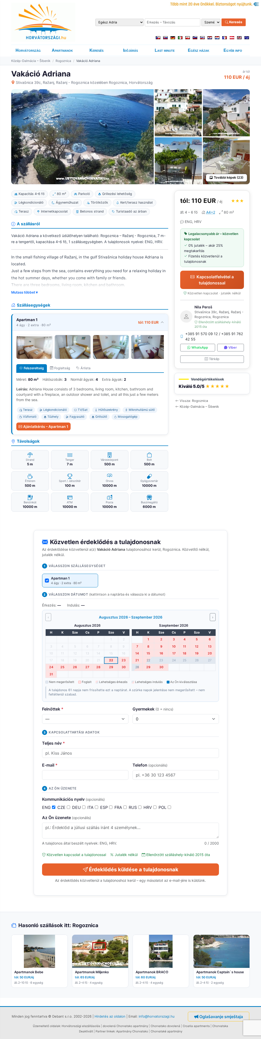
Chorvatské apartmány (166, 1031)
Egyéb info (233, 50)
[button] (212, 383)
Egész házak (198, 50)
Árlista (85, 368)
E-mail (50, 765)
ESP (104, 807)
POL (163, 807)
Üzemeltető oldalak (46, 1026)
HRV (148, 807)
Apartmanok (62, 50)
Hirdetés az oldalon (110, 1016)
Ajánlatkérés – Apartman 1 (45, 426)
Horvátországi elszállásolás (81, 1026)
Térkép (214, 359)
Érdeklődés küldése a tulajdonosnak (133, 869)
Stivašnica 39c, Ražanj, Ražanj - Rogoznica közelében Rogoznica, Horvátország (84, 82)
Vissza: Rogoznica (194, 401)
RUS (133, 807)
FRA (118, 807)
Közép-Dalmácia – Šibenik (30, 61)
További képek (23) (228, 177)
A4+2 (210, 212)
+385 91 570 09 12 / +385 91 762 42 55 (214, 336)
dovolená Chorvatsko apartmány (125, 1026)
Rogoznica (63, 61)
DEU (77, 807)
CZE (62, 807)
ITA (91, 807)
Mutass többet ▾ (24, 292)
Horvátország (28, 50)
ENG (47, 807)
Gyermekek (153, 709)
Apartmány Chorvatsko (132, 1031)
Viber (232, 347)
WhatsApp (199, 347)
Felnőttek (52, 709)
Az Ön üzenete (66, 817)
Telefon (150, 765)
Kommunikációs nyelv (73, 799)
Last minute (165, 50)
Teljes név (53, 743)
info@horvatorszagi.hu (157, 1016)
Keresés (235, 22)
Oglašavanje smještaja (221, 1016)
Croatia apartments (196, 1026)
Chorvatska (220, 1026)
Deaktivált (86, 1031)
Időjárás (130, 50)
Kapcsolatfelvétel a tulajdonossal (215, 279)
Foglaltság (62, 368)
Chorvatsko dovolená (165, 1026)
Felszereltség (34, 368)
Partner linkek (105, 1031)
